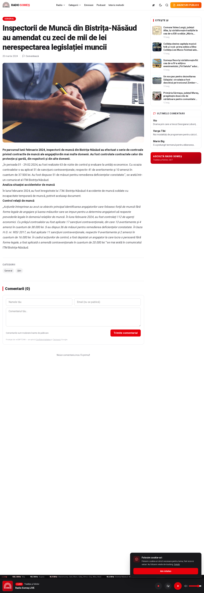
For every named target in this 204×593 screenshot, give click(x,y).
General (9, 19)
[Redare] (178, 586)
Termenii (57, 340)
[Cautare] (167, 5)
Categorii (73, 5)
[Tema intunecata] (160, 5)
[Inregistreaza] (158, 585)
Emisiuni (88, 5)
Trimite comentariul (126, 332)
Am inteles (165, 571)
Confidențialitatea (43, 340)
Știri (19, 270)
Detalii (177, 564)
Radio (59, 5)
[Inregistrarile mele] (167, 585)
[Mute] (185, 586)
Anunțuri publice (188, 5)
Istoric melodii (116, 5)
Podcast (101, 5)
